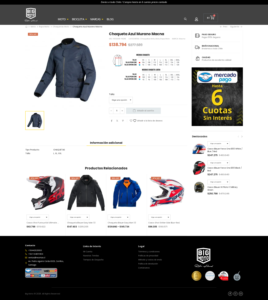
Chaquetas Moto (61, 26)
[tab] (106, 143)
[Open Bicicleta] (86, 19)
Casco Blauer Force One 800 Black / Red (224, 169)
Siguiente (235, 26)
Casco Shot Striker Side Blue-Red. (164, 222)
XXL (60, 153)
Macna (182, 39)
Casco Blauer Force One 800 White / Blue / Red (224, 150)
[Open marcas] (102, 19)
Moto (33, 26)
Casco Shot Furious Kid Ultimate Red (44, 222)
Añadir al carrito (145, 110)
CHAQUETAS (59, 149)
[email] (241, 294)
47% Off (34, 178)
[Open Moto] (67, 19)
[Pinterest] (123, 121)
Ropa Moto (44, 26)
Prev (224, 26)
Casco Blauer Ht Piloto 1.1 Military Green (222, 188)
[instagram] (235, 294)
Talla (111, 94)
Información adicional (106, 143)
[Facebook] (111, 121)
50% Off (32, 34)
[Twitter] (117, 121)
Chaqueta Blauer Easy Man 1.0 (81, 222)
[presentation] (238, 136)
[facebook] (230, 294)
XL (56, 153)
